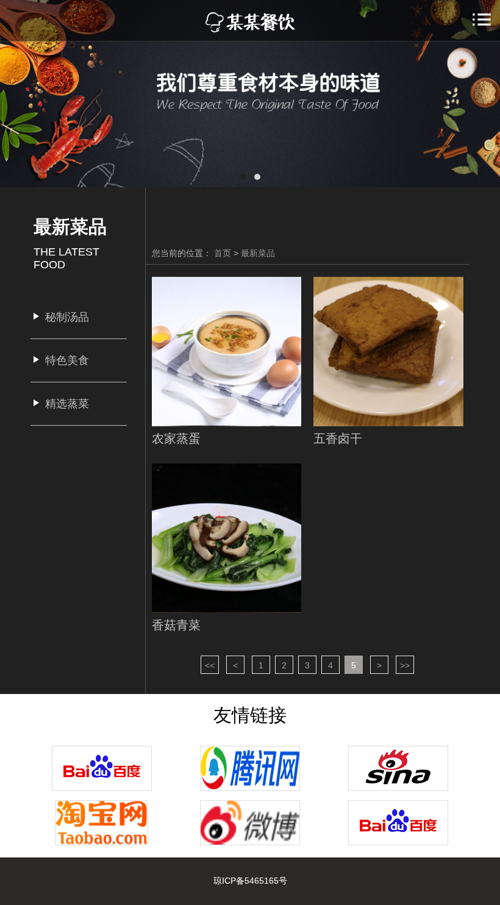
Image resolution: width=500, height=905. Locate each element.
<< (210, 665)
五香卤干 (337, 438)
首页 (222, 253)
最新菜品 (258, 253)
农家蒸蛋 (176, 438)
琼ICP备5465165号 (250, 880)
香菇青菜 (176, 625)
